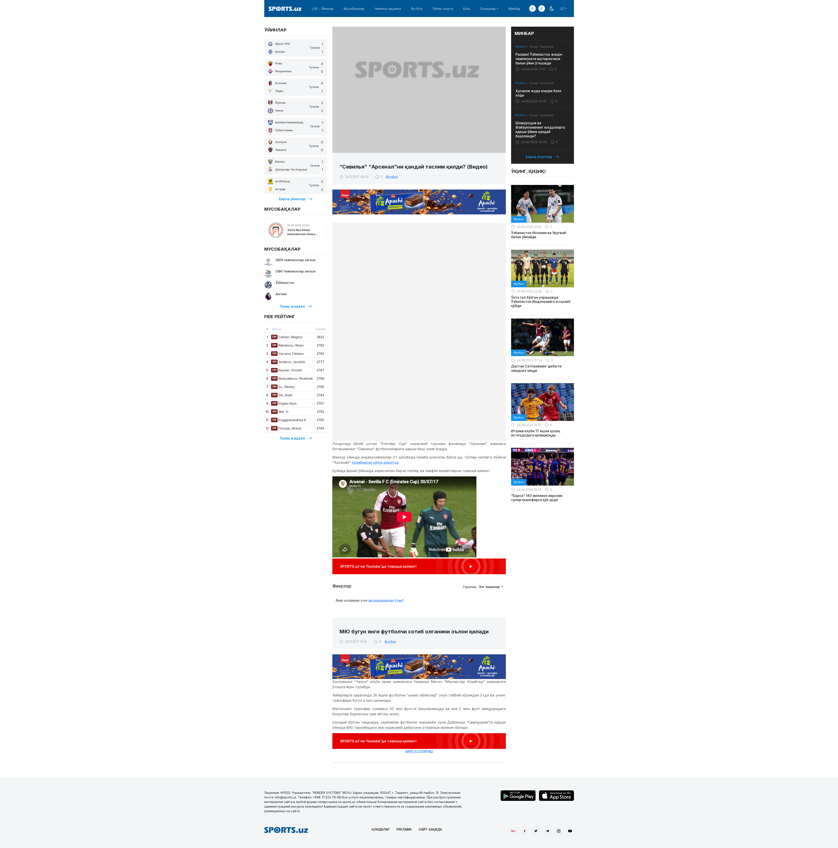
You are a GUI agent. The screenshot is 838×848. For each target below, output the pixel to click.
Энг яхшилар (490, 587)
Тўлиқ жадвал (292, 306)
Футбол (416, 8)
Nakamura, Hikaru (288, 345)
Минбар (514, 8)
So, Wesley (283, 387)
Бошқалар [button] (488, 8)
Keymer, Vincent (287, 370)
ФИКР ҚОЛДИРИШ (419, 751)
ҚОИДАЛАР (381, 829)
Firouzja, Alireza (286, 428)
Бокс (467, 8)
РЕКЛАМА (404, 829)
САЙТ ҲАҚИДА (430, 829)
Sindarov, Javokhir (288, 362)
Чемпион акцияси (387, 8)
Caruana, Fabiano (288, 353)
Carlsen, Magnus (287, 337)
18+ (513, 831)
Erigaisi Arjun (284, 403)
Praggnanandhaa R (289, 420)
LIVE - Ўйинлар (323, 8)
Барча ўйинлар (292, 199)
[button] (541, 8)
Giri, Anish (282, 395)
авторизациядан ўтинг (385, 600)
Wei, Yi (280, 412)
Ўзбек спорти (443, 8)
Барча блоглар (539, 157)
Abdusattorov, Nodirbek (292, 378)
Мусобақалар (354, 8)
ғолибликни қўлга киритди (375, 462)
